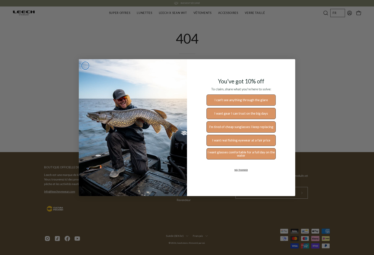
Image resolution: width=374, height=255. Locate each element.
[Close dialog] (85, 66)
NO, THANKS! (241, 170)
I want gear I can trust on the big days (241, 113)
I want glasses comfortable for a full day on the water (241, 153)
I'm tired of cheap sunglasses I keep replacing (241, 127)
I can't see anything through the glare (241, 100)
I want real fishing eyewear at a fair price (241, 140)
